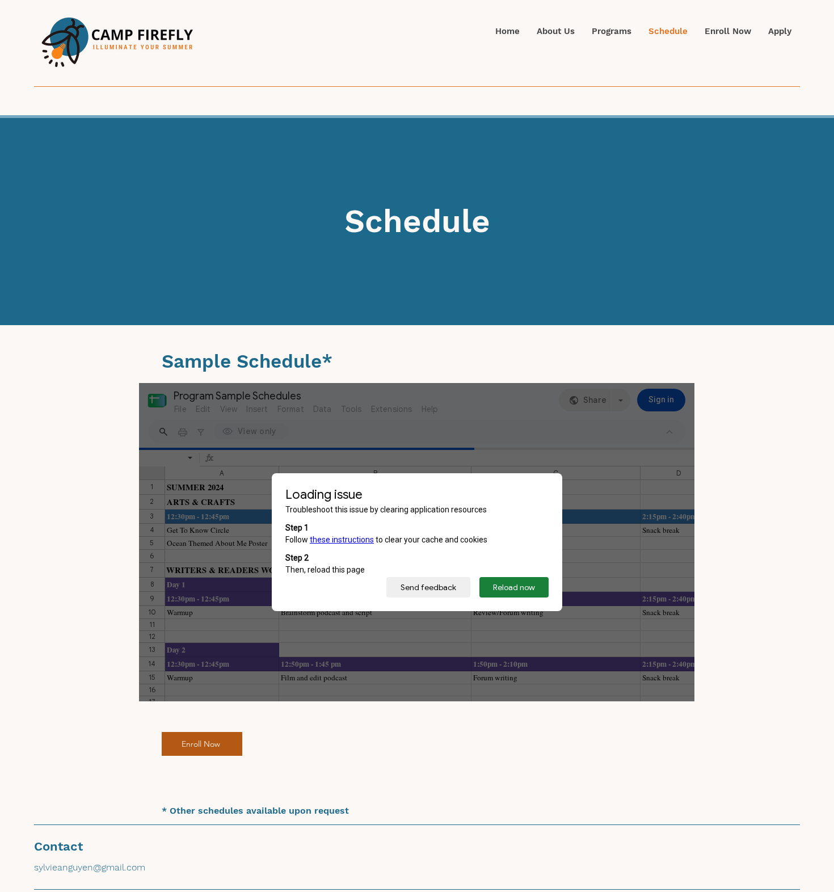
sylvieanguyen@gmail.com (89, 867)
